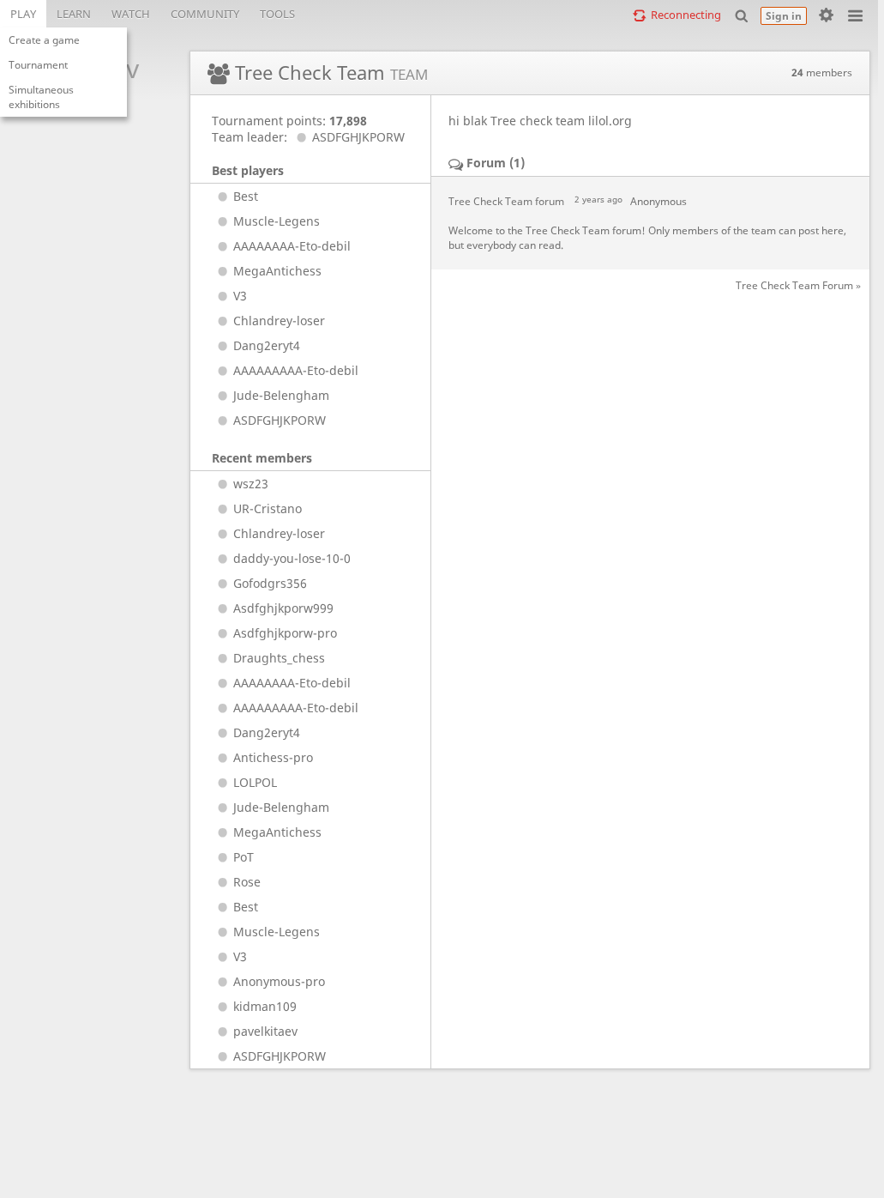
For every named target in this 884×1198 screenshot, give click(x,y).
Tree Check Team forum (506, 201)
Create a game (44, 40)
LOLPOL (255, 782)
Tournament (38, 64)
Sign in (784, 16)
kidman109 (265, 1006)
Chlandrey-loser (279, 320)
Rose (247, 882)
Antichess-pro (273, 757)
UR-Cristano (267, 508)
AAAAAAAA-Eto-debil (292, 246)
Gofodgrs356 (270, 583)
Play (23, 13)
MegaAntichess (277, 271)
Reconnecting (686, 14)
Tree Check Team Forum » (798, 285)
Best (245, 196)
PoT (243, 857)
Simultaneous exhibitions (41, 97)
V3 (240, 295)
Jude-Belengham (281, 395)
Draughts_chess (279, 658)
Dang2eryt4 (266, 345)
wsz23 (250, 483)
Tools (277, 13)
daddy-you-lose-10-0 (292, 558)
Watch (130, 13)
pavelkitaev (265, 1031)
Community (205, 13)
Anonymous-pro (279, 981)
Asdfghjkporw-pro (285, 633)
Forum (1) (495, 162)
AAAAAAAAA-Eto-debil (295, 370)
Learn (74, 13)
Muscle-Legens (276, 221)
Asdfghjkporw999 (283, 608)
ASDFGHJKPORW (358, 137)
